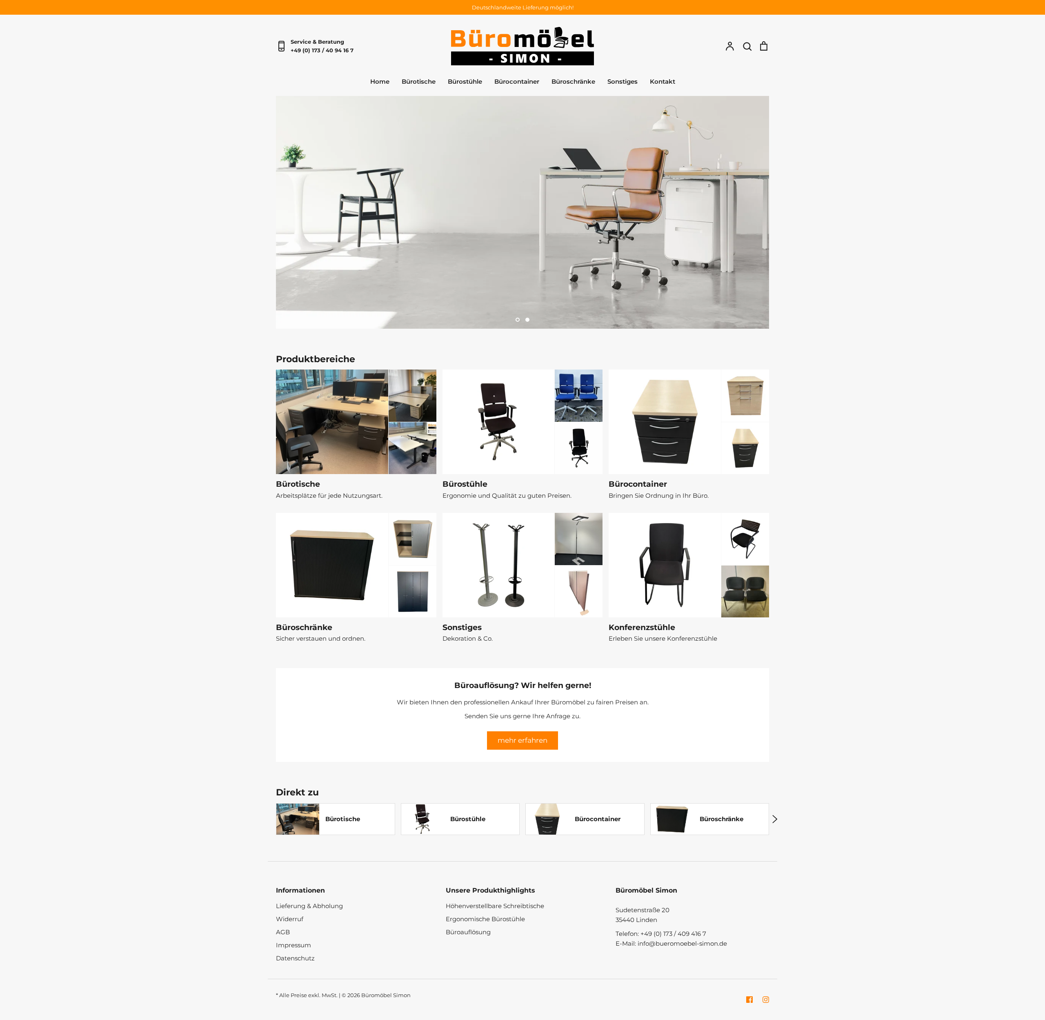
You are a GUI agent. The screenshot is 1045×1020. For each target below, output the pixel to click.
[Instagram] (766, 999)
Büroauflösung (468, 932)
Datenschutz (295, 958)
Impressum (293, 945)
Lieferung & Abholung (309, 906)
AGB (283, 932)
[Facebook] (749, 999)
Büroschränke (573, 81)
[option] (522, 212)
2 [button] (527, 320)
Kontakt (662, 81)
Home (379, 81)
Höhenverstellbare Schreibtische (495, 906)
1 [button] (518, 320)
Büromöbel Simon (386, 995)
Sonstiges (622, 81)
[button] (270, 819)
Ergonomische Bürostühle (485, 919)
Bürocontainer (516, 81)
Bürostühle (465, 81)
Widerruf (289, 919)
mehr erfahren (522, 740)
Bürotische (419, 81)
